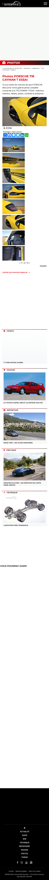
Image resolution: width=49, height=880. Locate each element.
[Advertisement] (24, 33)
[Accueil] (24, 828)
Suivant (43, 266)
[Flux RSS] (31, 862)
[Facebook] (17, 862)
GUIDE (24, 835)
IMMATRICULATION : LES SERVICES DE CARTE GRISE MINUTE (22, 484)
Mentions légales (21, 871)
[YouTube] (26, 862)
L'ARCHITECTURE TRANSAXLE (16, 525)
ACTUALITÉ (24, 831)
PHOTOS (27, 68)
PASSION (24, 850)
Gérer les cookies (34, 871)
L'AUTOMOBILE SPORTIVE (12, 68)
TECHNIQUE (24, 842)
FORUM (25, 857)
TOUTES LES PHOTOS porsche (14, 272)
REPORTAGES (24, 846)
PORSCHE (35, 68)
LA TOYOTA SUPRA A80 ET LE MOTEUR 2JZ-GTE (23, 403)
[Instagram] (22, 862)
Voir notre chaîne (14, 362)
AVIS (24, 839)
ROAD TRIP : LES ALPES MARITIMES (18, 443)
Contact (11, 871)
